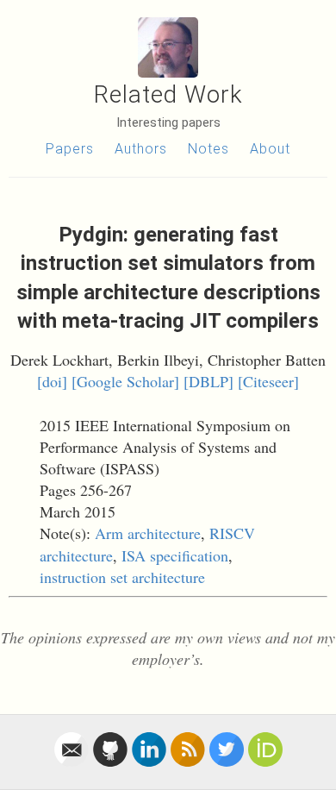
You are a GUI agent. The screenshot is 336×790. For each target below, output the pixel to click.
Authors (141, 149)
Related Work (168, 94)
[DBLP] (208, 381)
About (270, 149)
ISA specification (174, 555)
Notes (208, 149)
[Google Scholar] (125, 381)
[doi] (52, 381)
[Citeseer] (268, 381)
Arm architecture (148, 533)
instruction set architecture (122, 577)
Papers (70, 149)
